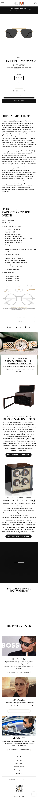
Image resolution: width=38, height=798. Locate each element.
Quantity (19, 83)
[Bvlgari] (19, 687)
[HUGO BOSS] (19, 646)
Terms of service (19, 767)
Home (18, 57)
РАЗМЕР (19, 74)
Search (19, 757)
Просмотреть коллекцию (18, 455)
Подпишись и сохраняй (19, 779)
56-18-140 (19, 78)
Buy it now (19, 101)
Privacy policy (19, 760)
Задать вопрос (19, 317)
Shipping (16, 67)
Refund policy (19, 763)
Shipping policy (19, 770)
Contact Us (19, 773)
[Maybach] (19, 725)
